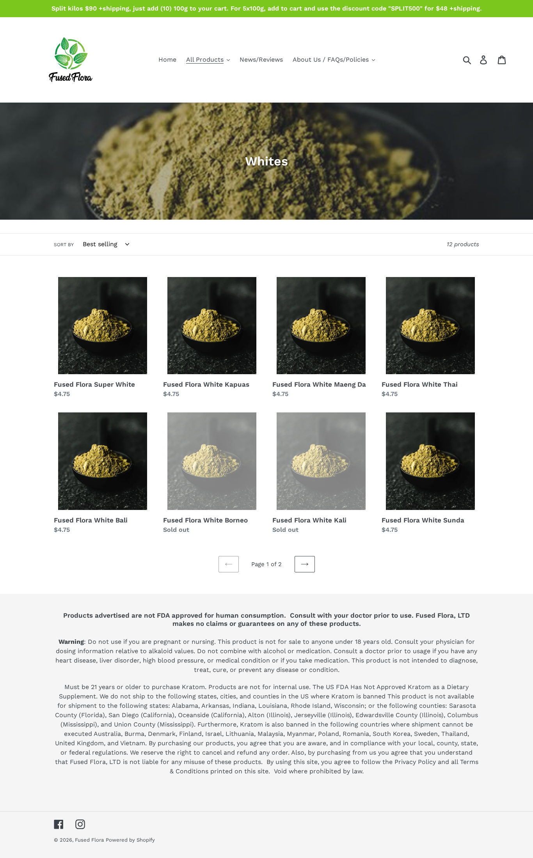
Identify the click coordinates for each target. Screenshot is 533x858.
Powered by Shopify (130, 840)
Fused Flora (89, 840)
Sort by (64, 244)
